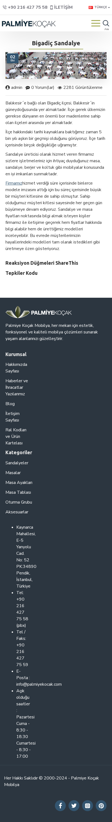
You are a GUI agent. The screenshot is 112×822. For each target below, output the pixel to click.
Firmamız (13, 183)
